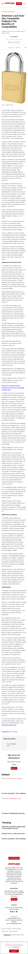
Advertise (9, 928)
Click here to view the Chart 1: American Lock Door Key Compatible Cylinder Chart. (13, 388)
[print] (25, 47)
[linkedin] (11, 47)
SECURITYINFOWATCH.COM (14, 918)
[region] (14, 948)
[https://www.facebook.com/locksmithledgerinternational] (11, 911)
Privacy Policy (5, 931)
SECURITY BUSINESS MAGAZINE (14, 923)
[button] (3, 4)
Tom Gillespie (14, 36)
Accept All (14, 951)
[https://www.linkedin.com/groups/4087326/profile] (12, 911)
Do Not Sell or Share (16, 928)
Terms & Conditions (13, 931)
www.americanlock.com (9, 725)
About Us (4, 928)
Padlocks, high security (8, 11)
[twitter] (14, 47)
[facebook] (9, 47)
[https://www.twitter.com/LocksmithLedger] (14, 911)
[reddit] (16, 47)
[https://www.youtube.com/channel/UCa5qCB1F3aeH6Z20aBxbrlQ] (16, 911)
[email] (19, 47)
